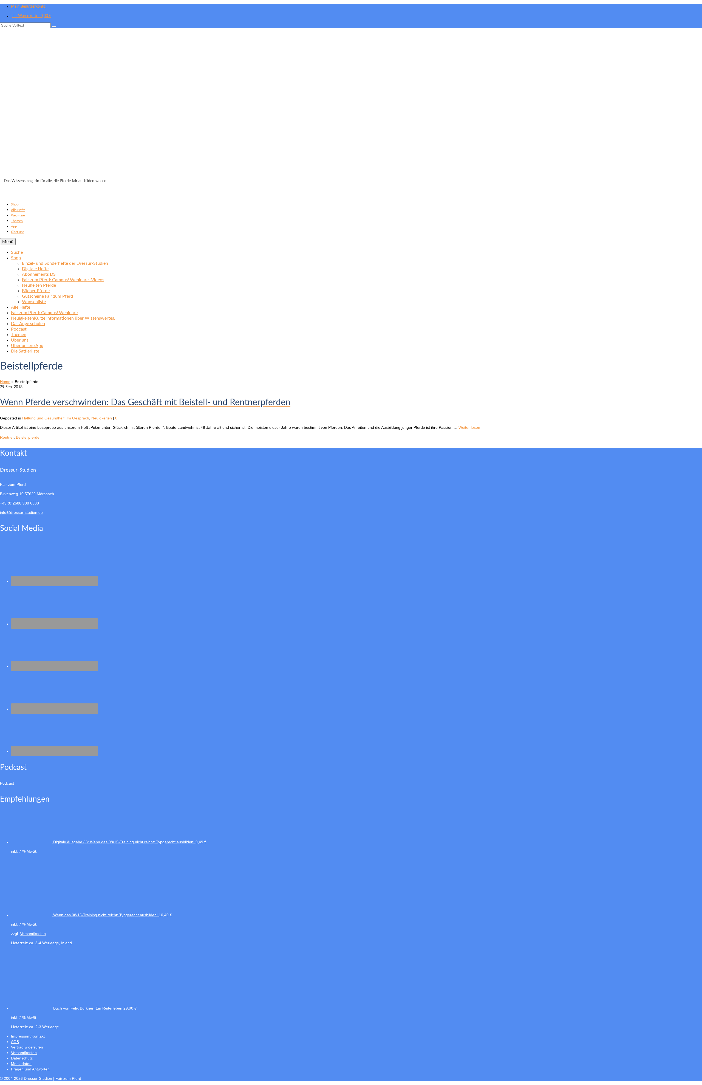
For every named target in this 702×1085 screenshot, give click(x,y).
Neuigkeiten (101, 418)
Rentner (7, 437)
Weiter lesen (469, 427)
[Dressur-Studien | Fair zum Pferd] (351, 104)
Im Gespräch (78, 418)
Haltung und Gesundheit (43, 418)
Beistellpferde (27, 437)
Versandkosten (33, 933)
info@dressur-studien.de (21, 512)
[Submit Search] (54, 26)
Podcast (7, 783)
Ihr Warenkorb (31, 16)
